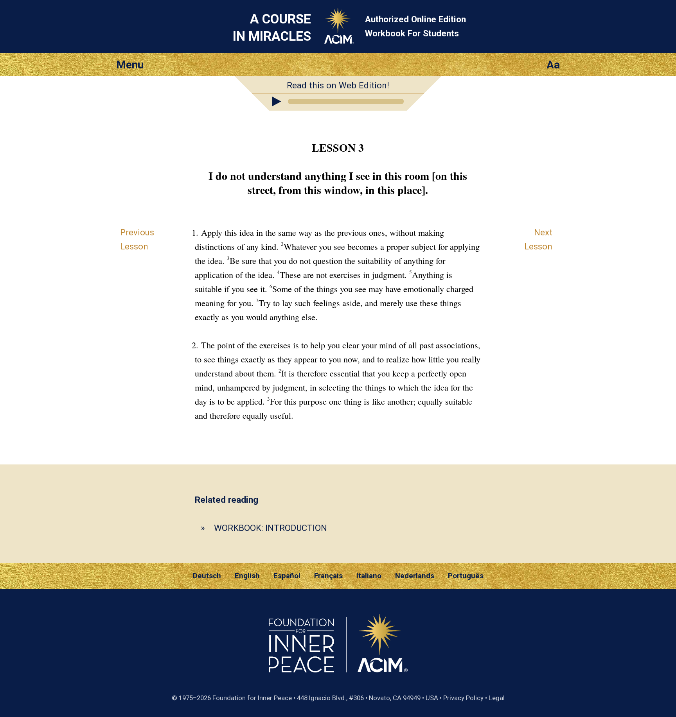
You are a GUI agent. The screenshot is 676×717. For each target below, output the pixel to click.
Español (286, 576)
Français (328, 576)
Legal (497, 698)
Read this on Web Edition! (338, 85)
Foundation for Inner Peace (252, 698)
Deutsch (207, 576)
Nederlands (414, 576)
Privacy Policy (463, 698)
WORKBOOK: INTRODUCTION (270, 528)
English (247, 576)
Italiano (368, 576)
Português (466, 576)
